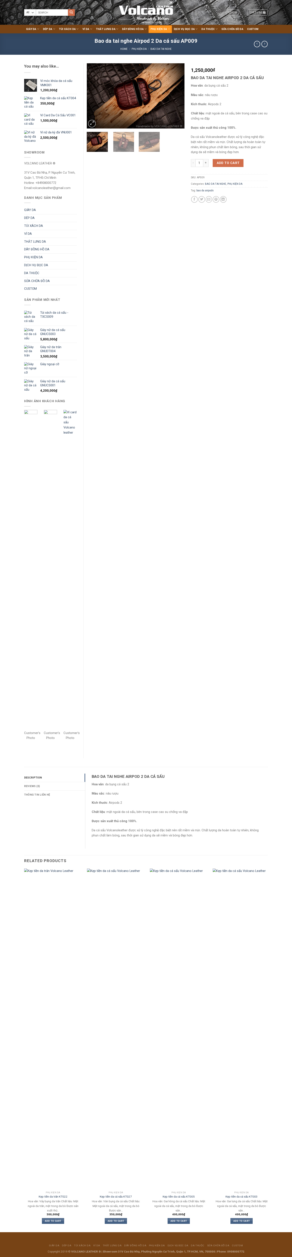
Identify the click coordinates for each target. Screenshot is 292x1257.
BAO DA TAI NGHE (161, 48)
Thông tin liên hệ (37, 794)
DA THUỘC (208, 29)
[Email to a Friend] (209, 199)
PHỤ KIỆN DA (158, 29)
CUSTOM (252, 29)
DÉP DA (47, 29)
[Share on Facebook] (194, 199)
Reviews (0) (32, 786)
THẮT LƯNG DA (105, 29)
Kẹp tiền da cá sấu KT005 (179, 1196)
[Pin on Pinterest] (216, 199)
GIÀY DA (31, 29)
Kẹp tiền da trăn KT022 (53, 1196)
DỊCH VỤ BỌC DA (184, 29)
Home (124, 48)
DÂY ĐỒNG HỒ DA (133, 29)
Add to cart (228, 163)
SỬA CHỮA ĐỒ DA (232, 29)
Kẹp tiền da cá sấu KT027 (116, 1196)
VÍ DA (86, 29)
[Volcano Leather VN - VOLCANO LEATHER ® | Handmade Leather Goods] (146, 12)
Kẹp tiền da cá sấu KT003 (242, 1196)
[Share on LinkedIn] (223, 199)
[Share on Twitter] (201, 199)
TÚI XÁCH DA (67, 29)
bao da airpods (205, 190)
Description (33, 777)
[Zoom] (92, 123)
